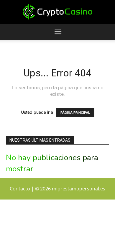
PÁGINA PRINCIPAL (75, 112)
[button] (57, 32)
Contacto (20, 188)
